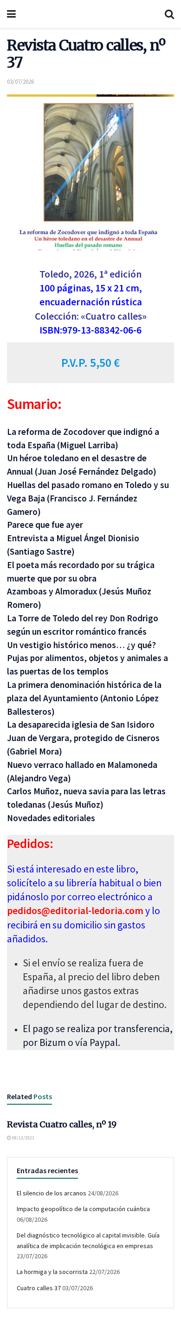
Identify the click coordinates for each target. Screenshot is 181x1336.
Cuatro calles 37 (39, 1288)
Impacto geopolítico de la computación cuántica (83, 1209)
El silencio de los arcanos (51, 1193)
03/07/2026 (20, 82)
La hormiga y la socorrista (52, 1272)
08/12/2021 (22, 1138)
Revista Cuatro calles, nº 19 (61, 1124)
